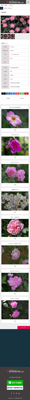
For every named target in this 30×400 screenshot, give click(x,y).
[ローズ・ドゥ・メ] (15, 175)
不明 (21, 172)
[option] (15, 24)
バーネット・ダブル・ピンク (15, 243)
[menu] (28, 2)
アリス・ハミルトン (15, 298)
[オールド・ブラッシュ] (15, 284)
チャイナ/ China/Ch (16, 281)
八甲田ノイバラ (15, 189)
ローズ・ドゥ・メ (15, 162)
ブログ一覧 (23, 327)
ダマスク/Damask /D (17, 144)
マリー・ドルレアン (15, 217)
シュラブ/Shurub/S (14, 54)
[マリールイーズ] (15, 148)
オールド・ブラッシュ (15, 271)
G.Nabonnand (19, 226)
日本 (11, 71)
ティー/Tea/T (14, 226)
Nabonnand (20, 308)
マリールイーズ (15, 134)
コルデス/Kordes (19, 118)
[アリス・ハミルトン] (15, 311)
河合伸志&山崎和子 (14, 67)
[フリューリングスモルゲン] (15, 121)
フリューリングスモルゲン (15, 107)
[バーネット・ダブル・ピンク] (15, 257)
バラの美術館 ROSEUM (17, 398)
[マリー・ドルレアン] (15, 229)
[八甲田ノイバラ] (15, 203)
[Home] (1, 5)
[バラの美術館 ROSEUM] (15, 2)
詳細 (15, 129)
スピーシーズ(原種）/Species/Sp (16, 199)
